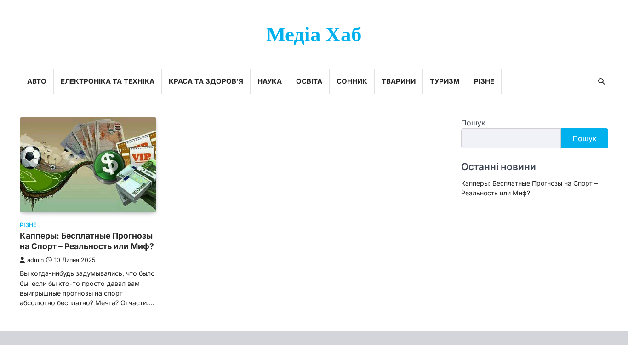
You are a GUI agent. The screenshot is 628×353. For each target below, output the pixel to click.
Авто (36, 81)
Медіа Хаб (314, 35)
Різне (484, 81)
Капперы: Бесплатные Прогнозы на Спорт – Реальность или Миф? (87, 241)
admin (35, 259)
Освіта (309, 81)
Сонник (352, 81)
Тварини (399, 81)
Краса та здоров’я (206, 81)
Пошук (473, 122)
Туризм (445, 81)
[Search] (601, 81)
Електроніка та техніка (107, 81)
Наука (269, 81)
